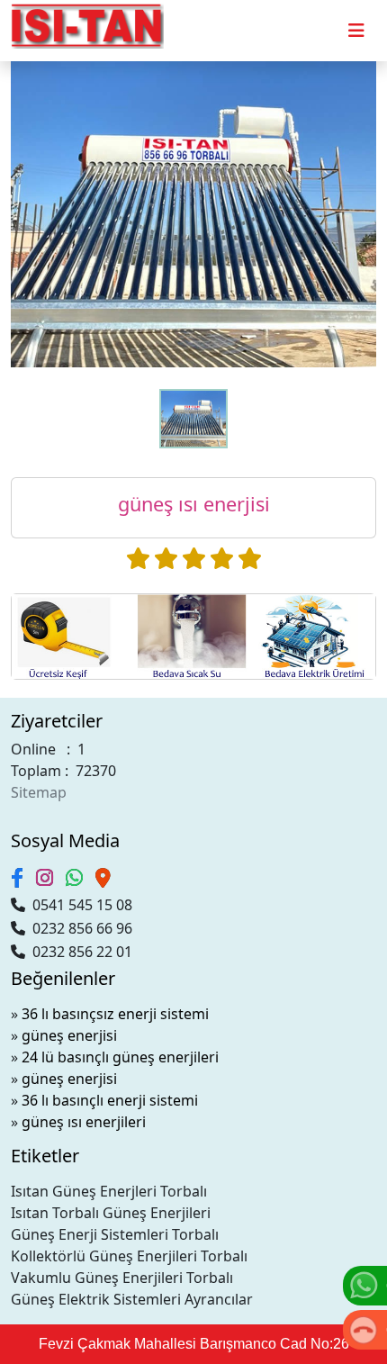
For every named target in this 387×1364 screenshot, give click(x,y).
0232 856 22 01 (78, 952)
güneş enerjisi (69, 1035)
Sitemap (39, 792)
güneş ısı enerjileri (84, 1122)
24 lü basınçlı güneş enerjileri (120, 1057)
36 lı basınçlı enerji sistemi (110, 1100)
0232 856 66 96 (78, 928)
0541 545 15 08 (78, 905)
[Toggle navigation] (356, 30)
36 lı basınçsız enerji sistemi (115, 1014)
